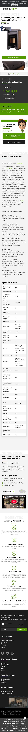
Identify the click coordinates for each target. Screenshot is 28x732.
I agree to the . (15, 619)
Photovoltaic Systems (7, 640)
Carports (3, 645)
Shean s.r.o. (17, 714)
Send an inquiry (15, 74)
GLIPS (7, 714)
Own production (5, 679)
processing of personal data (18, 619)
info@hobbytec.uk (7, 131)
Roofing (3, 647)
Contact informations (7, 693)
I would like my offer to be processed (14, 136)
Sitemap (13, 713)
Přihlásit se (22, 629)
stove (22, 200)
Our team (3, 681)
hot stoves (20, 163)
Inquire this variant (9, 98)
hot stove (9, 168)
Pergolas (3, 644)
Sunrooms (4, 642)
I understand (14, 5)
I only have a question (14, 142)
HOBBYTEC (18, 711)
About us (3, 682)
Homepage (6, 23)
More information (6, 491)
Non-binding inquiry (14, 57)
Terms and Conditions (7, 691)
